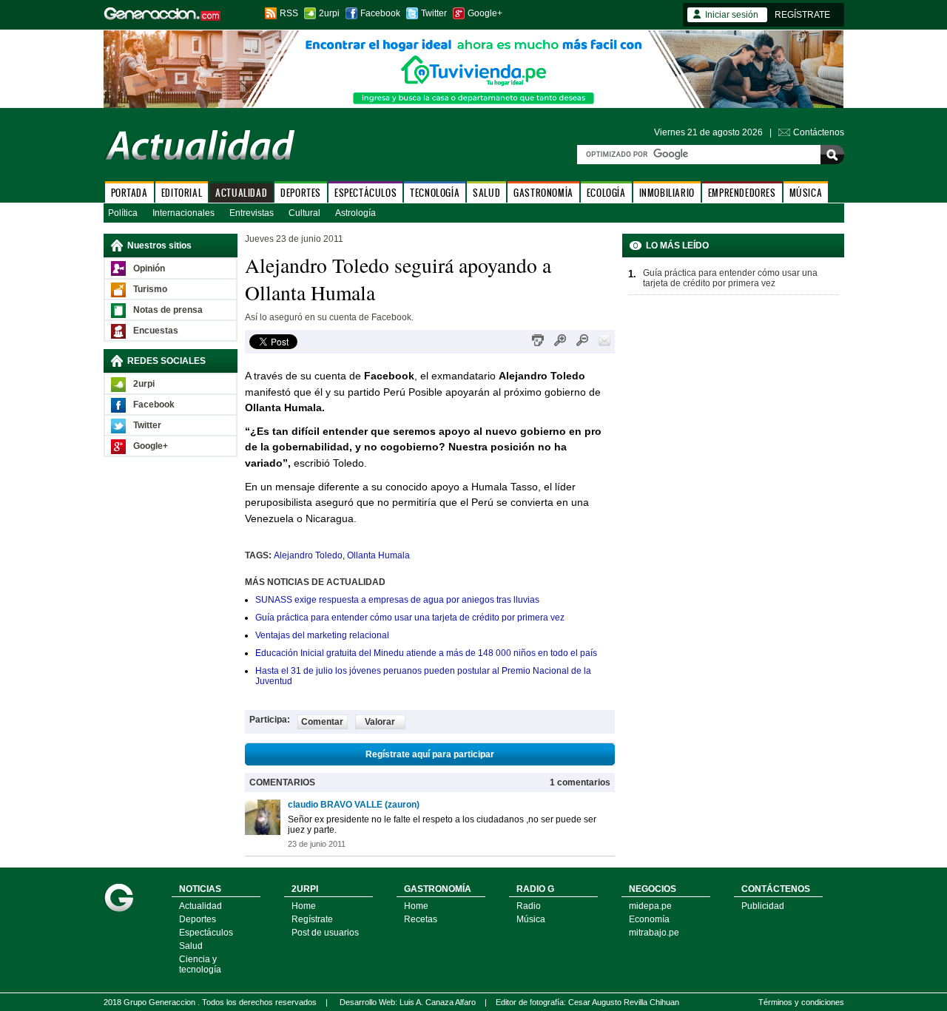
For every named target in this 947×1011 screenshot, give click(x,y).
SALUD (486, 192)
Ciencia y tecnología (200, 964)
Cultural (304, 213)
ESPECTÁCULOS (365, 192)
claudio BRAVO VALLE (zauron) (353, 804)
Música (530, 919)
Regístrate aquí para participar (429, 754)
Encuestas (155, 330)
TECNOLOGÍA (434, 192)
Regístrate (312, 919)
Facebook (380, 13)
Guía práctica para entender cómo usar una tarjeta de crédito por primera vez (410, 617)
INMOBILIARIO (667, 192)
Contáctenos (818, 132)
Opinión (149, 268)
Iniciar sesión (731, 15)
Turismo (150, 289)
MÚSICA (806, 192)
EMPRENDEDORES (742, 192)
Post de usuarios (325, 932)
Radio (528, 906)
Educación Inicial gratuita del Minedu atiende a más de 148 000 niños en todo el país (426, 653)
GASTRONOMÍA (543, 192)
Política (123, 213)
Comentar (322, 722)
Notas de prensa (168, 310)
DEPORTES (300, 192)
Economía (649, 919)
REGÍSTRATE (802, 15)
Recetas (420, 919)
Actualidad (200, 906)
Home (303, 906)
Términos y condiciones (801, 1002)
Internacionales (183, 213)
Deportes (197, 919)
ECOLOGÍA (606, 192)
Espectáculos (206, 932)
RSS (289, 13)
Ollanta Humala (378, 555)
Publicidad (762, 906)
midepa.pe (650, 906)
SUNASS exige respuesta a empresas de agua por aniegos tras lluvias (397, 600)
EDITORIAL (181, 192)
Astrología (355, 213)
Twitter (434, 13)
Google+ (485, 13)
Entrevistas (251, 213)
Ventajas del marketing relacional (322, 635)
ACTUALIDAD (241, 192)
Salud (191, 946)
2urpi (329, 13)
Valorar (380, 722)
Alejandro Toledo (308, 555)
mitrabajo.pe (654, 932)
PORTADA (129, 192)
